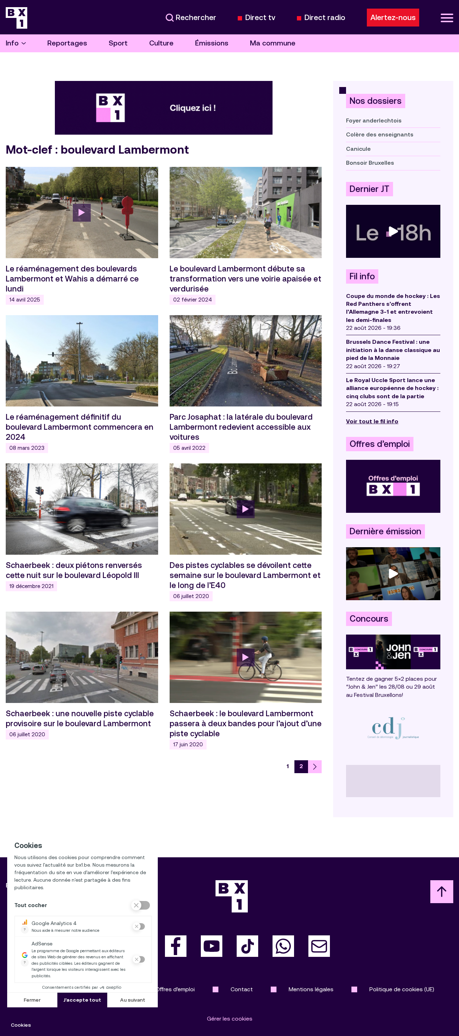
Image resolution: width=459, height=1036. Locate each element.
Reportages (67, 43)
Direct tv (260, 18)
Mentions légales (311, 989)
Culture (161, 43)
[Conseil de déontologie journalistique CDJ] (393, 728)
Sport (118, 43)
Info (12, 43)
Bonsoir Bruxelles (370, 163)
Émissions (211, 43)
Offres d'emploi (175, 989)
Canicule (358, 149)
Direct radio (324, 18)
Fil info (362, 276)
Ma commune (272, 43)
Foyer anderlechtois (374, 120)
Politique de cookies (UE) (401, 989)
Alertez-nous (393, 17)
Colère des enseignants (379, 134)
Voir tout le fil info (372, 421)
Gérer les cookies (229, 1019)
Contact (242, 989)
